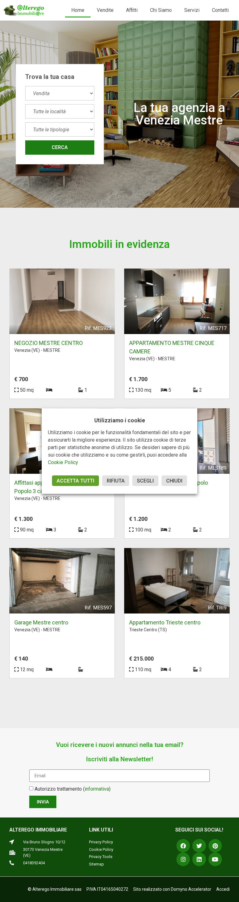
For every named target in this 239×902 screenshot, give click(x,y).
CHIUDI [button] (174, 481)
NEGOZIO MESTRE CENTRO (48, 343)
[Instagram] (183, 859)
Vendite (105, 10)
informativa (97, 789)
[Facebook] (183, 845)
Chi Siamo (161, 10)
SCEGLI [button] (145, 481)
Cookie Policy (63, 462)
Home (77, 10)
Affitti (132, 10)
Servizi (191, 10)
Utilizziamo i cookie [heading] (119, 420)
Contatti (220, 10)
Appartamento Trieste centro (164, 622)
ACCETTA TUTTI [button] (75, 481)
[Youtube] (215, 859)
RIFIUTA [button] (115, 481)
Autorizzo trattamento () (72, 789)
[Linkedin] (199, 859)
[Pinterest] (215, 845)
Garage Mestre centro (41, 622)
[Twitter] (199, 845)
